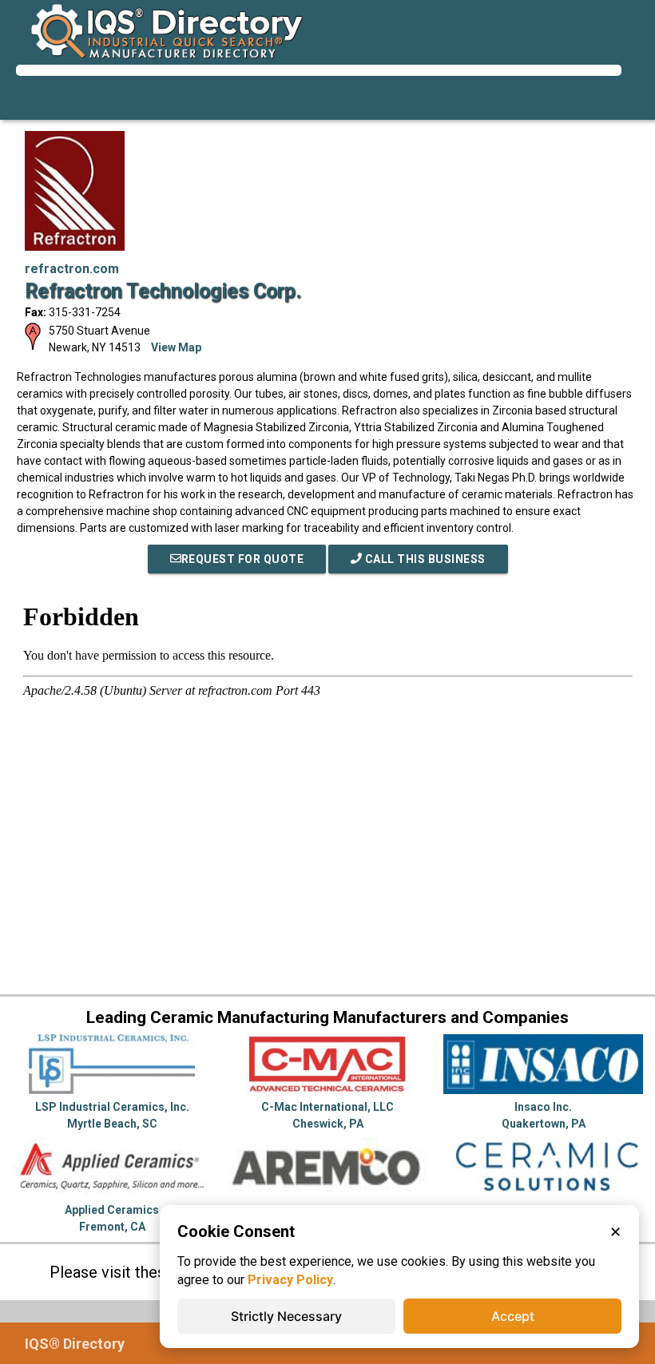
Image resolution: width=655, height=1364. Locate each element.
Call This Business (424, 559)
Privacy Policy (290, 1279)
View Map (176, 347)
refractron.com (72, 268)
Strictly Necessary (286, 1316)
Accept (512, 1316)
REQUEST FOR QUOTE (242, 559)
